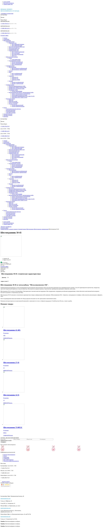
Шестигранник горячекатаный (19, 69)
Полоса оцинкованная (17, 63)
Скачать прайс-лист (8, 4)
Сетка (10, 58)
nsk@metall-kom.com (5, 30)
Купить (10, 338)
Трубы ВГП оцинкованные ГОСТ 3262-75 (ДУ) (23, 96)
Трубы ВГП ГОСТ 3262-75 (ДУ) (19, 97)
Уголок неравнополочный (18, 106)
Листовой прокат (10, 41)
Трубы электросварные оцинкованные (21, 93)
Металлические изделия (12, 57)
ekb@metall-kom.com (5, 21)
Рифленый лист (12, 43)
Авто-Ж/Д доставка (10, 112)
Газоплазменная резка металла (13, 109)
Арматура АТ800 (16, 79)
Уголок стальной (13, 103)
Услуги (5, 107)
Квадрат (11, 81)
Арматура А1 (15, 77)
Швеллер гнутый (13, 101)
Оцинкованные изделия (14, 60)
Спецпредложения (7, 114)
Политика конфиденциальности (11, 461)
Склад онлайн (6, 1)
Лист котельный (16, 53)
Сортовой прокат (10, 65)
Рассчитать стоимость (8, 3)
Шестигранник (12, 67)
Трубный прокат (10, 84)
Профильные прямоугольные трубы (17, 87)
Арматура (11, 76)
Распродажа (6, 457)
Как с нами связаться (8, 459)
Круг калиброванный (17, 73)
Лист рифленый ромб (17, 45)
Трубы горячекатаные (17, 91)
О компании (6, 39)
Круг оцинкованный (17, 64)
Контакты (5, 116)
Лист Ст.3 (14, 55)
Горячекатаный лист (14, 50)
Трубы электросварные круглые (19, 95)
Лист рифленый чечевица (18, 44)
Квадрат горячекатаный (17, 83)
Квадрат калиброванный (18, 82)
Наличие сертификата (6, 226)
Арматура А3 (15, 78)
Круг (10, 72)
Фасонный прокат (10, 98)
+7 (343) (5, 23)
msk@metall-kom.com (5, 26)
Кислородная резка (10, 110)
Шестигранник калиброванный (19, 68)
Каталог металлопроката (9, 454)
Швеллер (11, 100)
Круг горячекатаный (17, 74)
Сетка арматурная (16, 59)
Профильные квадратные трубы (16, 88)
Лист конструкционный (17, 54)
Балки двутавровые (13, 102)
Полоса (10, 70)
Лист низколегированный (18, 51)
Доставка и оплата (7, 115)
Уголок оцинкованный (17, 62)
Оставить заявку (4, 35)
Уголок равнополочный (17, 105)
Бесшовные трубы (13, 89)
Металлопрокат (7, 40)
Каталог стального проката (11, 229)
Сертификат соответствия (7, 13)
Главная (5, 38)
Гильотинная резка (10, 111)
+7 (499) (5, 28)
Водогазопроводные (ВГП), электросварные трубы (21, 92)
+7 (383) (5, 33)
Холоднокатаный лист (14, 48)
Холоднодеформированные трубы (17, 86)
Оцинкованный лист (14, 49)
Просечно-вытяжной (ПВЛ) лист (17, 46)
